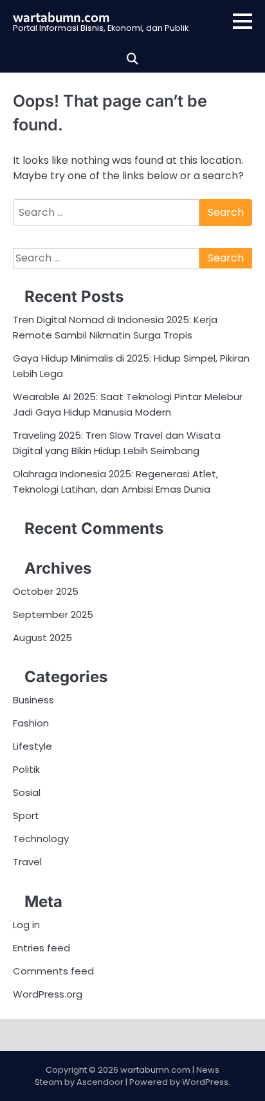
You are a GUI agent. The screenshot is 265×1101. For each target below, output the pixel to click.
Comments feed (53, 971)
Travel (27, 861)
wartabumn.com (61, 16)
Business (33, 700)
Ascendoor (100, 1082)
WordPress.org (47, 994)
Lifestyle (32, 746)
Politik (26, 769)
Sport (26, 815)
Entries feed (41, 948)
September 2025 (53, 614)
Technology (41, 838)
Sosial (27, 792)
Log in (26, 924)
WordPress (205, 1082)
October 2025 (45, 591)
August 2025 (42, 637)
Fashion (31, 723)
